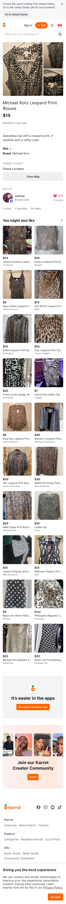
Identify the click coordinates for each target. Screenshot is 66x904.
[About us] (52, 25)
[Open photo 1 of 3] (23, 69)
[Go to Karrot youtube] (53, 807)
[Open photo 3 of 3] (53, 82)
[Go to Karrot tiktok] (60, 807)
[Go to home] (4, 25)
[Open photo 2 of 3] (53, 55)
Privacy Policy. (53, 887)
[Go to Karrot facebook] (38, 807)
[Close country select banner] (62, 3)
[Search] (60, 34)
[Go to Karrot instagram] (45, 807)
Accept (55, 897)
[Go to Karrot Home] (12, 807)
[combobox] (30, 34)
